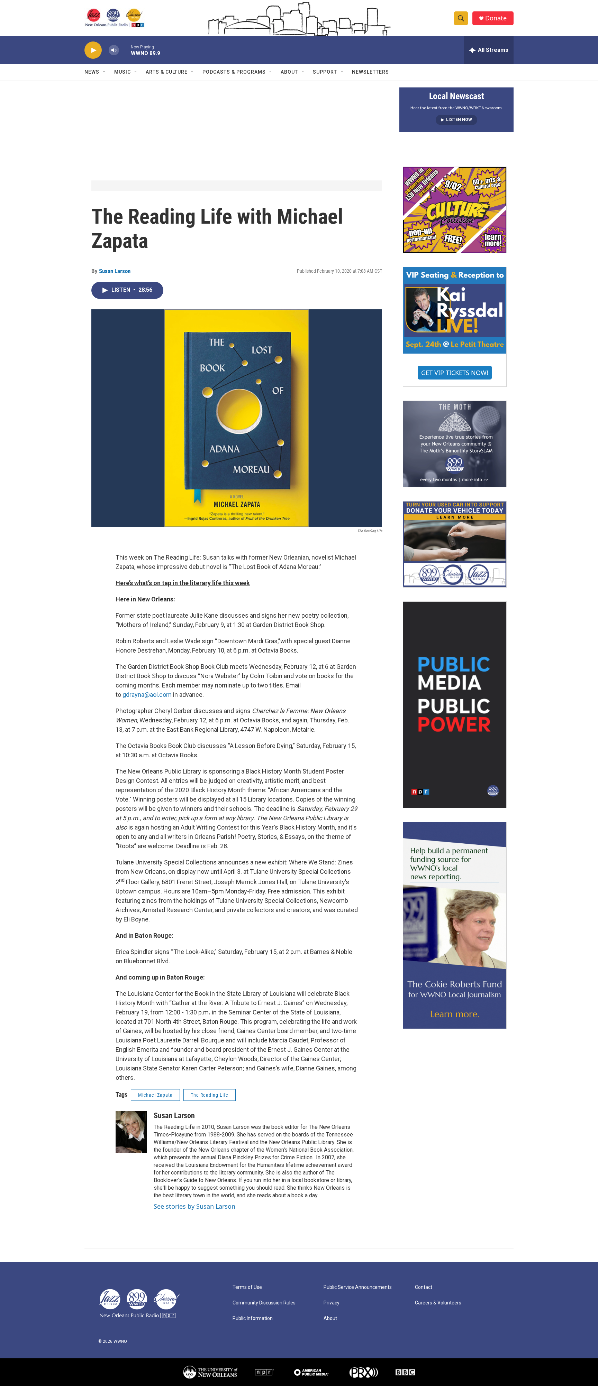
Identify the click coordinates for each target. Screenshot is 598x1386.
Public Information (253, 1318)
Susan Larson (114, 271)
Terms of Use (247, 1287)
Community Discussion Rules (264, 1302)
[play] (93, 50)
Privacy (331, 1302)
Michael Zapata (155, 1095)
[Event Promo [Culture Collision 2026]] (454, 210)
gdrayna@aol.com (147, 694)
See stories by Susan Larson (194, 1206)
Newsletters (370, 72)
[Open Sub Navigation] (104, 72)
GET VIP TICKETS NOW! (454, 372)
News (91, 72)
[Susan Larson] (131, 1132)
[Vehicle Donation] (454, 544)
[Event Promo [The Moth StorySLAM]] (454, 444)
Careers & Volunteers (438, 1302)
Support (325, 72)
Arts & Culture (167, 72)
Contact (423, 1287)
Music (122, 72)
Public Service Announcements (358, 1287)
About (289, 72)
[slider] (125, 50)
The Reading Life (209, 1095)
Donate (496, 18)
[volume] (114, 50)
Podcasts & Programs (234, 72)
